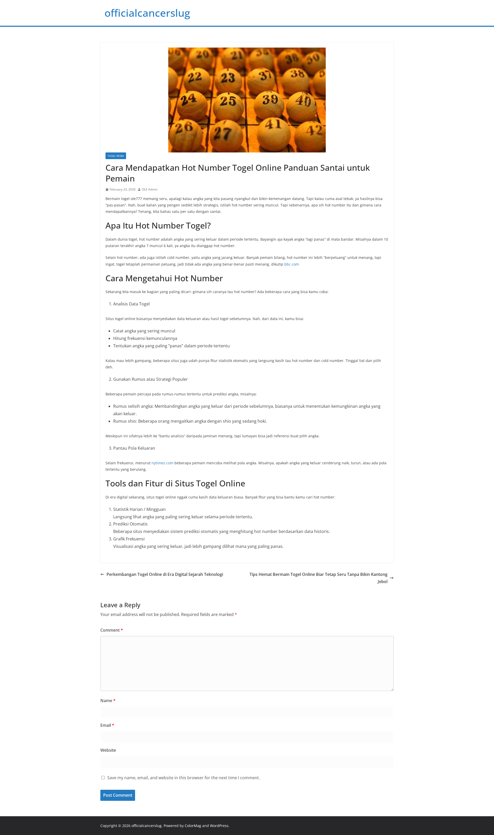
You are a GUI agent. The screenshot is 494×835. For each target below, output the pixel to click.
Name (108, 700)
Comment (111, 630)
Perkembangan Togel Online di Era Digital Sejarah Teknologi (165, 574)
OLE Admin (149, 189)
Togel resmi (116, 156)
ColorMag (193, 825)
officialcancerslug (147, 13)
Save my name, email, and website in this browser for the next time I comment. (183, 777)
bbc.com (291, 264)
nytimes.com (162, 462)
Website (108, 750)
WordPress (219, 825)
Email (107, 725)
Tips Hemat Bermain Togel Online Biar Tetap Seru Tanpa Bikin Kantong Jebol (318, 578)
